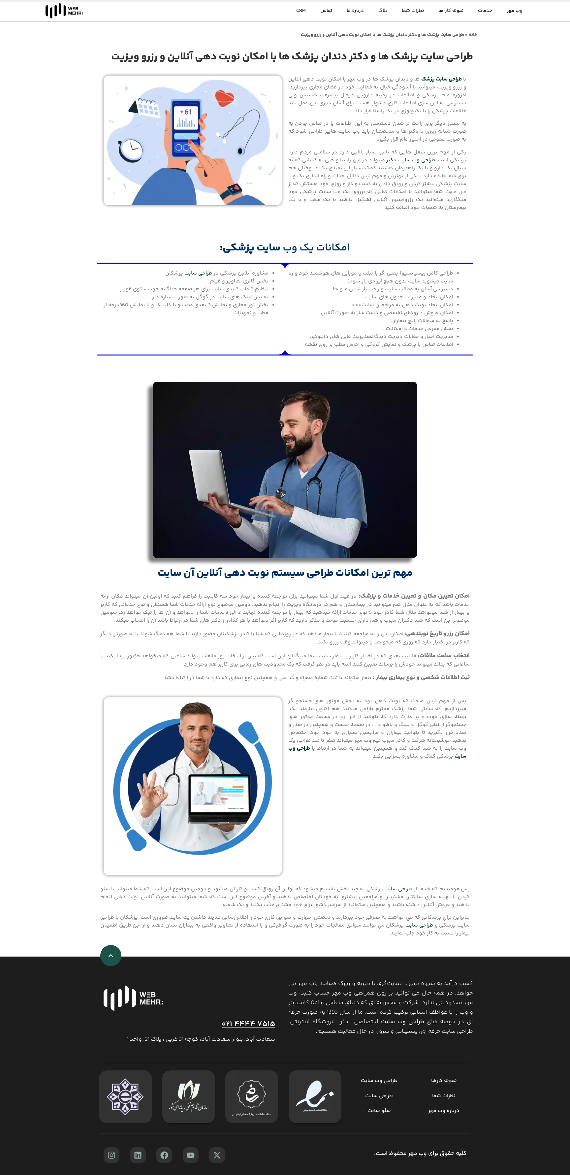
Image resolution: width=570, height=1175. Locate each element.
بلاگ (382, 11)
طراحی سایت (198, 273)
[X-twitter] (217, 1155)
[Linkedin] (138, 1155)
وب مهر (514, 11)
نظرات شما (413, 11)
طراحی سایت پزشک (441, 79)
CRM (301, 11)
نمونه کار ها (450, 11)
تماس (326, 11)
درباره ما (355, 11)
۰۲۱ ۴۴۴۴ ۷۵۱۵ (248, 1024)
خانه (473, 35)
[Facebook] (164, 1155)
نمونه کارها (444, 1081)
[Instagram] (111, 1155)
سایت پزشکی (251, 248)
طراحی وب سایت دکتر (410, 160)
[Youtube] (191, 1155)
